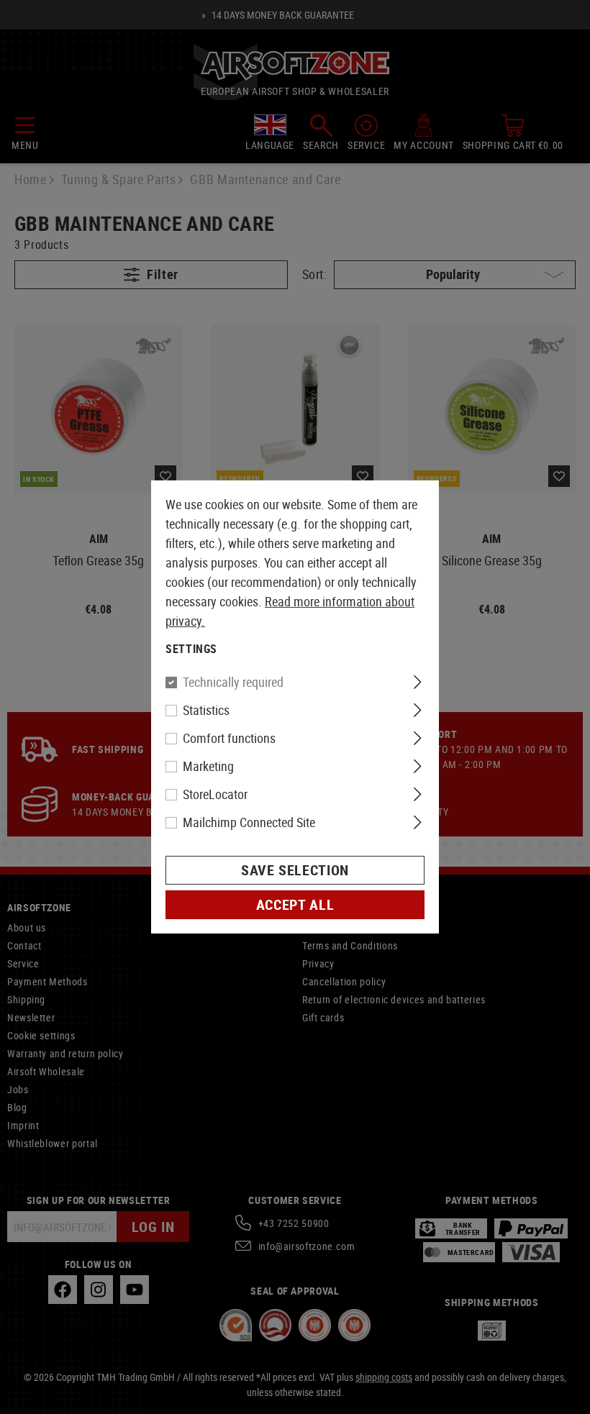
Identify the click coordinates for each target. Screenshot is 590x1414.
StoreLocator (215, 794)
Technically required (233, 681)
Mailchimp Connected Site (249, 822)
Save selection (295, 870)
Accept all (295, 904)
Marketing (208, 766)
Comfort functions (229, 738)
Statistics (206, 710)
